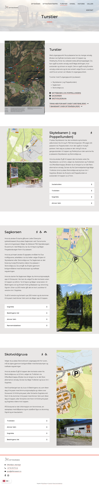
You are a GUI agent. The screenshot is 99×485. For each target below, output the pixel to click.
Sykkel (72, 4)
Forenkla (50, 483)
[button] (91, 184)
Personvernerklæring (57, 483)
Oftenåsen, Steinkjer (14, 465)
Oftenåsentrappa (50, 4)
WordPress (44, 483)
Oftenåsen (35, 4)
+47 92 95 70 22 (12, 468)
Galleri (90, 4)
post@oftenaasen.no (14, 471)
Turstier (63, 4)
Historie (81, 4)
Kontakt (89, 10)
